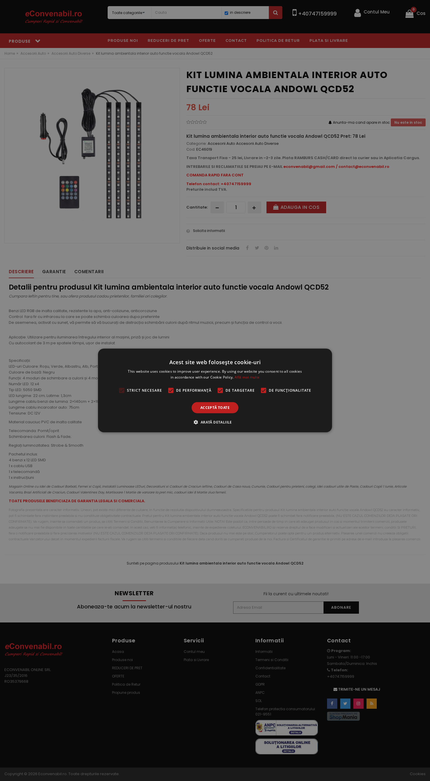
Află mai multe (247, 377)
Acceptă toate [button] (215, 407)
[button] (215, 422)
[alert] (215, 390)
